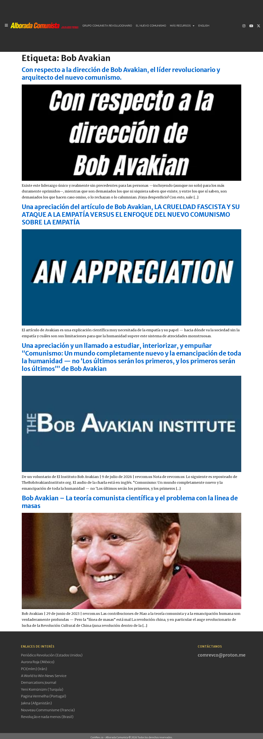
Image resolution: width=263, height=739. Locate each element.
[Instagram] (244, 26)
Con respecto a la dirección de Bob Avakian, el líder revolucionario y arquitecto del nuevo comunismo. (121, 73)
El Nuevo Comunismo (151, 26)
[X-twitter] (258, 26)
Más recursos (180, 26)
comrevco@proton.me (221, 655)
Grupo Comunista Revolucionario (107, 26)
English (203, 26)
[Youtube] (251, 26)
